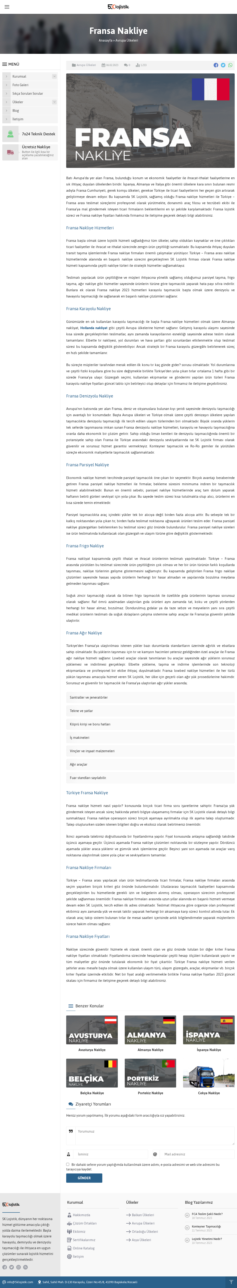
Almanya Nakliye (150, 1050)
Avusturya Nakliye (92, 1050)
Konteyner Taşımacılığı (206, 1226)
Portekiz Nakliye (150, 1093)
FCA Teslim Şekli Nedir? (207, 1214)
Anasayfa (105, 40)
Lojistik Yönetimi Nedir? (207, 1239)
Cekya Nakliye (209, 1093)
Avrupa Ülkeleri (126, 40)
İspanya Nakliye (209, 1050)
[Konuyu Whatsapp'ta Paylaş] (230, 65)
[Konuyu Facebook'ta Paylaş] (216, 65)
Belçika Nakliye (92, 1093)
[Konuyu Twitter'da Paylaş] (223, 65)
